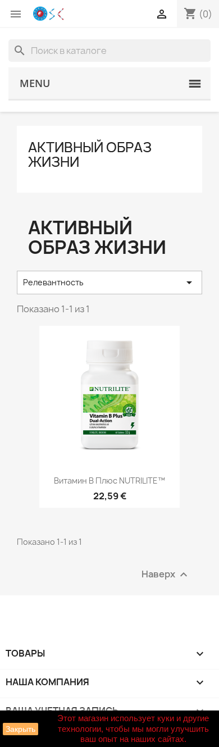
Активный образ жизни (90, 154)
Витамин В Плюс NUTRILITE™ (109, 480)
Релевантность (109, 282)
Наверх (166, 575)
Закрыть (20, 729)
